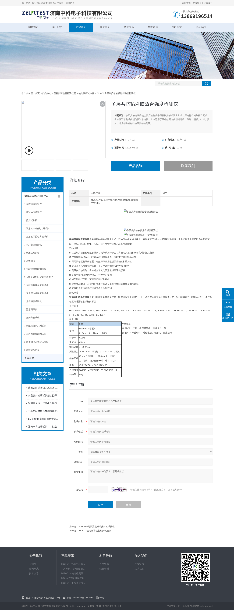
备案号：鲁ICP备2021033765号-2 (104, 606)
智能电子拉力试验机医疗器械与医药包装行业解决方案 (44, 403)
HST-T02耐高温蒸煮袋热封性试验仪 (97, 526)
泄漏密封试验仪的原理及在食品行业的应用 (44, 387)
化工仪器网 (183, 606)
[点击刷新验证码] (119, 489)
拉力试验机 (31, 220)
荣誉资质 (153, 27)
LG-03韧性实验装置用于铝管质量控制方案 (44, 418)
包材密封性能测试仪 (36, 269)
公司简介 (34, 564)
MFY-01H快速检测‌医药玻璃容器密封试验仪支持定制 (74, 573)
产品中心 (81, 27)
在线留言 (197, 3)
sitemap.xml (206, 606)
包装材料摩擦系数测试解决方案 (44, 411)
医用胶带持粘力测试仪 (37, 236)
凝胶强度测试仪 (34, 204)
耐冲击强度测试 (34, 244)
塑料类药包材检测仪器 (65, 93)
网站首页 (33, 27)
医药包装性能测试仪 (36, 333)
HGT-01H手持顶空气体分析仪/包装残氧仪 (74, 583)
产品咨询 (136, 166)
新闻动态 (34, 568)
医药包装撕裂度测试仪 (37, 285)
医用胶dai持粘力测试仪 (37, 228)
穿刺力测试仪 (32, 317)
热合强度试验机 (86, 93)
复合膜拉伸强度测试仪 (37, 293)
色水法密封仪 (32, 252)
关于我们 (57, 27)
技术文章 (129, 27)
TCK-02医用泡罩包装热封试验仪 (95, 530)
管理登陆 (194, 606)
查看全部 (29, 358)
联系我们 (208, 3)
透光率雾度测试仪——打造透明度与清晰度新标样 (44, 426)
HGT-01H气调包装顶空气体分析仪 (74, 564)
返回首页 (186, 3)
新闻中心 (105, 27)
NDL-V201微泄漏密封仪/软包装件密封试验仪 (74, 578)
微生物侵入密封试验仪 (37, 342)
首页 (37, 93)
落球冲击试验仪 (34, 212)
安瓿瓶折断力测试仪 (36, 325)
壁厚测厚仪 (31, 309)
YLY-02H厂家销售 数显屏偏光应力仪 (74, 568)
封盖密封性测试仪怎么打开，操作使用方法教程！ (44, 395)
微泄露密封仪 (32, 350)
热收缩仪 (30, 261)
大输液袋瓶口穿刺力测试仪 (39, 277)
